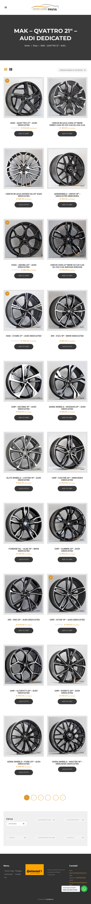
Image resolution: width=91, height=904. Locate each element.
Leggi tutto (24, 205)
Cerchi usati (8, 874)
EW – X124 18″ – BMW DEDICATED (67, 336)
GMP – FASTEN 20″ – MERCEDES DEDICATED (67, 479)
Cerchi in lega (9, 871)
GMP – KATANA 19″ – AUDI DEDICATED (23, 408)
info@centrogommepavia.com (78, 883)
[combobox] (45, 820)
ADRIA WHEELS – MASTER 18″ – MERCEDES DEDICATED (67, 763)
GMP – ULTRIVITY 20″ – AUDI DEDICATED (24, 692)
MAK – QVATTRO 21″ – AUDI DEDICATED (23, 124)
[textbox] (45, 820)
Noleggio (18, 871)
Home (27, 46)
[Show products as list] (11, 69)
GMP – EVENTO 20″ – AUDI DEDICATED (67, 692)
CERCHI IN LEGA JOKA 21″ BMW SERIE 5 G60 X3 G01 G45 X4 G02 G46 (67, 124)
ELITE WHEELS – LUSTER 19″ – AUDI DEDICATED (24, 479)
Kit (5, 877)
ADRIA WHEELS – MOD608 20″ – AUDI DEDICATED (67, 408)
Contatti (18, 874)
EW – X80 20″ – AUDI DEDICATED (24, 620)
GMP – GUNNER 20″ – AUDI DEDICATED (67, 550)
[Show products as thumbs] (6, 69)
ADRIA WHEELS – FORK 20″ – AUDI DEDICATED (23, 763)
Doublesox (49, 899)
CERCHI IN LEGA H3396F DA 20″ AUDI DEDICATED (24, 195)
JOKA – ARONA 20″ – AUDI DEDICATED (23, 266)
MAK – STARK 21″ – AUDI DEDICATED (23, 336)
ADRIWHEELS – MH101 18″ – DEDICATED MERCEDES (67, 195)
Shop (35, 46)
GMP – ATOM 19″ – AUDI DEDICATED (67, 620)
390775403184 (81, 878)
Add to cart (24, 133)
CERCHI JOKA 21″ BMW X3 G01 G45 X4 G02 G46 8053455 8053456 (67, 266)
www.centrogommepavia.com (78, 874)
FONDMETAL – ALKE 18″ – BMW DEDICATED (24, 550)
